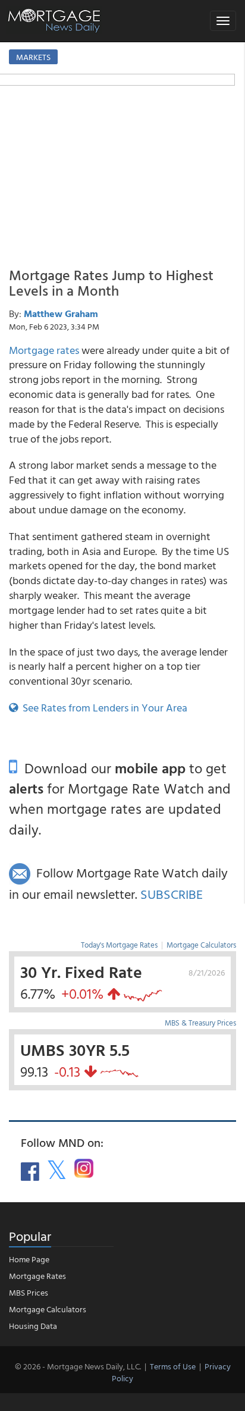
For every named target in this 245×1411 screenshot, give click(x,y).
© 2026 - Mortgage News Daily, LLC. (78, 1366)
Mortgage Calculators (201, 945)
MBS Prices (28, 1292)
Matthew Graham (61, 313)
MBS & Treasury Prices (200, 1023)
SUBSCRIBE (171, 894)
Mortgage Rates (37, 1275)
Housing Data (33, 1325)
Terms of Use (173, 1366)
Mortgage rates (44, 350)
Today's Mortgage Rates (119, 945)
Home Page (29, 1259)
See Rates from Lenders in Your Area (102, 708)
